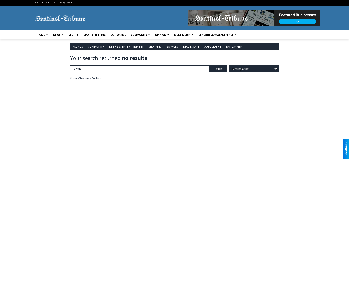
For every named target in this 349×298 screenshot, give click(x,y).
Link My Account (66, 2)
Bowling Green (240, 68)
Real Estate (191, 46)
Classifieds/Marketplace (216, 34)
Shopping (155, 46)
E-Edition (39, 2)
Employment (235, 46)
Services (172, 46)
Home (41, 34)
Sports (74, 34)
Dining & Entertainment (126, 46)
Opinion (160, 34)
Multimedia (182, 34)
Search (218, 68)
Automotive (212, 46)
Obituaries (118, 34)
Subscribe (50, 2)
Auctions (96, 78)
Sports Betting (95, 34)
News (57, 34)
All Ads (78, 46)
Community (139, 34)
